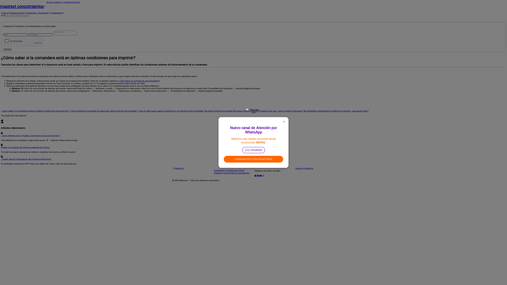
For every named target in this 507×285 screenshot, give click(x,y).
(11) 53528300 (253, 150)
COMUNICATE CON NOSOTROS (253, 159)
